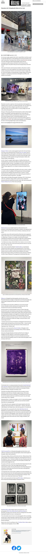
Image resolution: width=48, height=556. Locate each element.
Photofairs (25, 60)
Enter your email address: (37, 0)
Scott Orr (13, 530)
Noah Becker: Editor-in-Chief (24, 552)
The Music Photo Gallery (23, 522)
